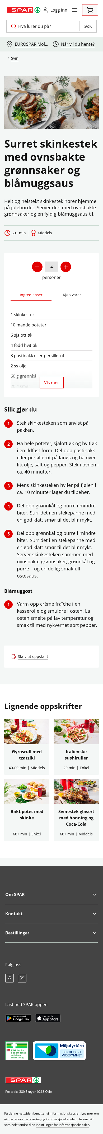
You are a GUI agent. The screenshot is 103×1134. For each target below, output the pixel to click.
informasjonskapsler (61, 1119)
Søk (88, 26)
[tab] (31, 295)
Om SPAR (15, 894)
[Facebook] (9, 978)
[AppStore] (48, 1018)
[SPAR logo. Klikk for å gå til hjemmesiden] (24, 10)
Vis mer (51, 383)
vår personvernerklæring (22, 1119)
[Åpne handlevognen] (90, 10)
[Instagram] (22, 978)
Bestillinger (17, 933)
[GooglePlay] (18, 1018)
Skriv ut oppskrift (33, 656)
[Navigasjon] (75, 10)
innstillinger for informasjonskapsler (62, 1124)
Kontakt (14, 914)
